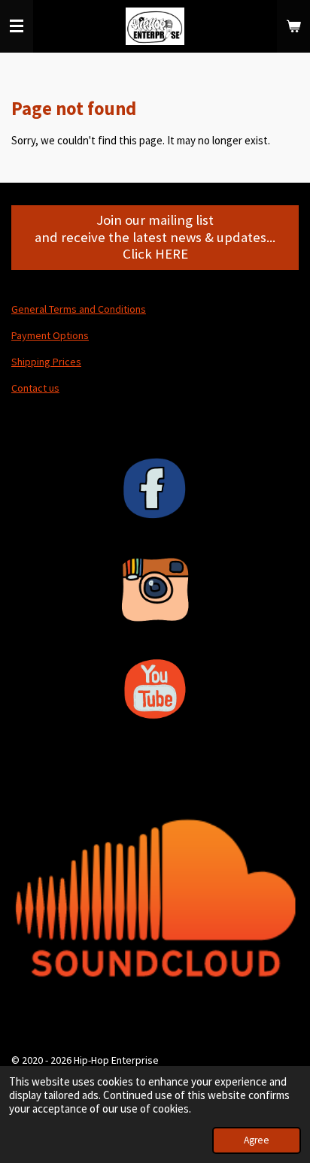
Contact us (35, 388)
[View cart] (293, 26)
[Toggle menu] (16, 26)
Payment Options (50, 335)
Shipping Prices (46, 361)
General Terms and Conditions (78, 309)
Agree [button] (256, 1140)
